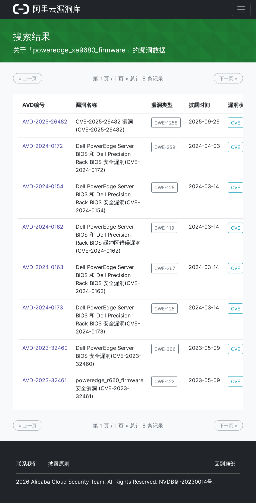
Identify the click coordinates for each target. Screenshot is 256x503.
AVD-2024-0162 (42, 226)
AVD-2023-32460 (45, 347)
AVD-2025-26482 (44, 121)
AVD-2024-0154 (42, 186)
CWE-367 (164, 268)
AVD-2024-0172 (42, 146)
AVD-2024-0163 (42, 267)
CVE (235, 122)
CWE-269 (164, 147)
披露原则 (58, 463)
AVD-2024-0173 (42, 307)
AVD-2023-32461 (44, 380)
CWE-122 (164, 381)
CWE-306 (165, 349)
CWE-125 (164, 187)
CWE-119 (164, 228)
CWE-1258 (166, 122)
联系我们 (27, 463)
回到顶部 (225, 463)
